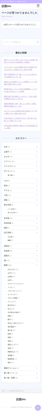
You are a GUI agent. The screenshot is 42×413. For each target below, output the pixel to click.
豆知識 (8, 251)
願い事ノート (11, 373)
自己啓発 (8, 233)
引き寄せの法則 (14, 312)
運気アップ (13, 345)
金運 (11, 348)
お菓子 (8, 152)
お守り (11, 273)
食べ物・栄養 (11, 378)
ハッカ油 (12, 209)
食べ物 (11, 175)
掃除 (7, 200)
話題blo (6, 6)
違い (7, 260)
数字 (10, 319)
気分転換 (8, 223)
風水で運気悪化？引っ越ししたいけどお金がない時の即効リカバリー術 (20, 76)
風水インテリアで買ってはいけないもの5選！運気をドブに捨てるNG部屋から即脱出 (21, 61)
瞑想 (10, 334)
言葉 (10, 341)
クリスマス (10, 166)
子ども (8, 190)
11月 (7, 147)
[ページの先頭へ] (38, 408)
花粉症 (8, 246)
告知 (7, 185)
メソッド (12, 301)
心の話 (11, 237)
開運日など (13, 352)
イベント (9, 161)
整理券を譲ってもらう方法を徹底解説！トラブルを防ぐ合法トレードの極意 (20, 90)
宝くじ (11, 309)
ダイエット (9, 171)
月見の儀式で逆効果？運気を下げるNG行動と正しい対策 (21, 127)
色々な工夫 (13, 212)
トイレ (11, 287)
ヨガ (7, 181)
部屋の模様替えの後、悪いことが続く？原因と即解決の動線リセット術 (20, 105)
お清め (11, 276)
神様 (10, 337)
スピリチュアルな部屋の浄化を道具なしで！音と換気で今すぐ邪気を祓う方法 (20, 112)
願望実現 (12, 359)
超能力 (8, 256)
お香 (10, 280)
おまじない (13, 269)
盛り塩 (11, 330)
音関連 (11, 355)
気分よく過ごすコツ (16, 323)
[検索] (37, 42)
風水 (11, 362)
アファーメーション (16, 284)
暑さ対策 (8, 205)
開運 (7, 265)
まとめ (8, 156)
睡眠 (10, 240)
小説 (7, 195)
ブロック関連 (13, 298)
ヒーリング (13, 294)
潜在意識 (12, 327)
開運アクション (11, 368)
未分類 (8, 218)
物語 (7, 228)
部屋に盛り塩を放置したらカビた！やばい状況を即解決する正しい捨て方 (20, 98)
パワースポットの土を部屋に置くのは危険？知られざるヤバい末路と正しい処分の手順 (20, 68)
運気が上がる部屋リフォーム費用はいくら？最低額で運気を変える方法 (20, 83)
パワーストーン (15, 291)
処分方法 (12, 305)
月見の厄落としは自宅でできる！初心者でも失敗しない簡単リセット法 (20, 119)
